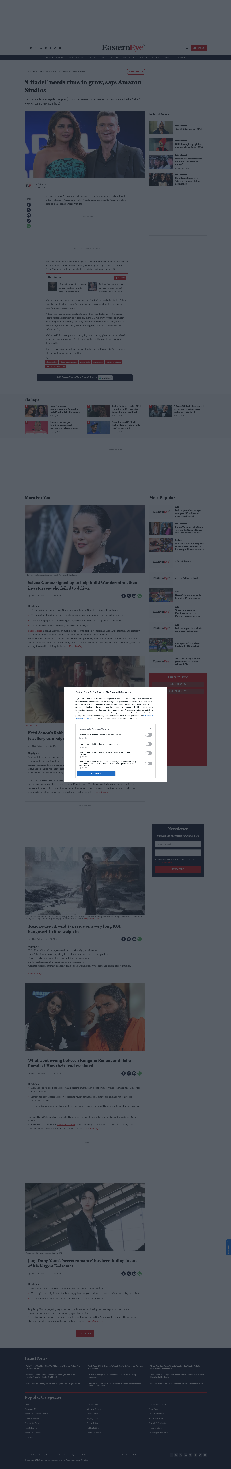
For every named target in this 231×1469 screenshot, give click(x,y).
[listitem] (115, 728)
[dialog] (115, 734)
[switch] (148, 735)
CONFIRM (96, 773)
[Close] (161, 692)
